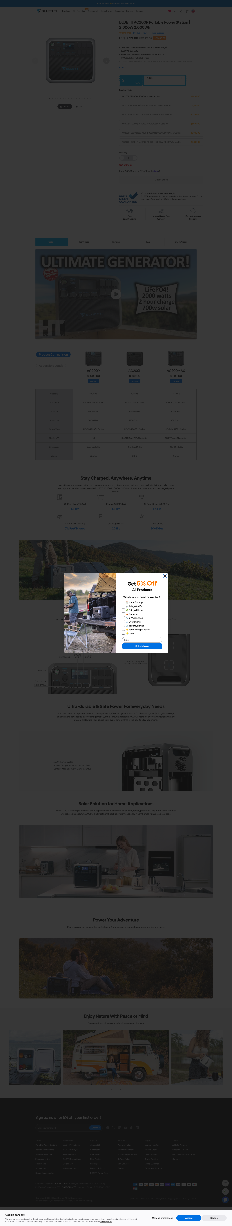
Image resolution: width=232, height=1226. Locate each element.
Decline (214, 1217)
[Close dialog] (165, 576)
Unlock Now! (142, 646)
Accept (189, 1217)
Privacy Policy (106, 1221)
